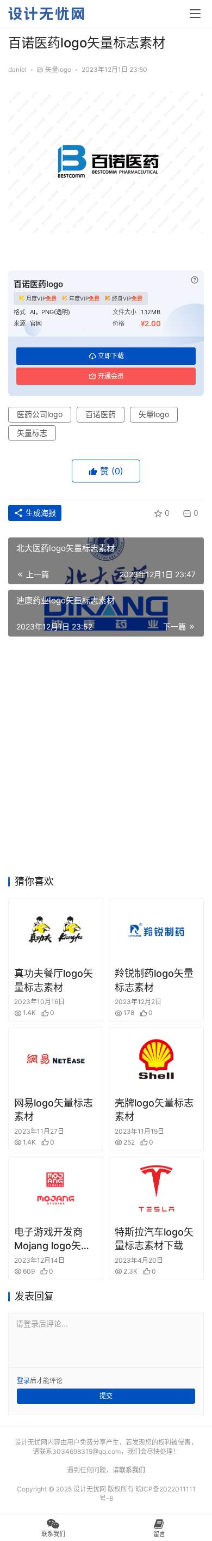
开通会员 (111, 376)
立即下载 (111, 356)
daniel (17, 69)
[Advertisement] (106, 759)
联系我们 (132, 1470)
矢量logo (58, 69)
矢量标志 (32, 432)
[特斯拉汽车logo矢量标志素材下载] (156, 1188)
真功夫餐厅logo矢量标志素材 (53, 980)
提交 (106, 1396)
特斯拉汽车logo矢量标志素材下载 (154, 1238)
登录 (23, 1381)
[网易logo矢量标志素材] (56, 1059)
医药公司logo (40, 414)
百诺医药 (100, 414)
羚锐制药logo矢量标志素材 (154, 980)
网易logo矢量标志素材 (53, 1109)
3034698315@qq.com (86, 1451)
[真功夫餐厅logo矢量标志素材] (56, 929)
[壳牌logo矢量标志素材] (156, 1059)
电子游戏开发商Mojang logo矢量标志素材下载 (52, 1239)
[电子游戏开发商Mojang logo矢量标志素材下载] (56, 1188)
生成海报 (39, 512)
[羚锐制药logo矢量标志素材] (156, 929)
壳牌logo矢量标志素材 (154, 1109)
